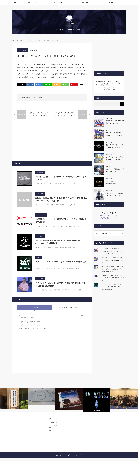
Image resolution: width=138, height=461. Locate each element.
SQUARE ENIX (41, 215)
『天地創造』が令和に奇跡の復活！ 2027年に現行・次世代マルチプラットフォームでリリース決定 (113, 251)
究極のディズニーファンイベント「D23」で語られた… (115, 146)
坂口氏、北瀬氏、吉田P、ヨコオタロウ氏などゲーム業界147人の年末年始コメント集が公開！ (61, 199)
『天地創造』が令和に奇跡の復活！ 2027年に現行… (115, 122)
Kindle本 (103, 215)
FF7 (38, 257)
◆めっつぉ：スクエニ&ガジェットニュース (67, 455)
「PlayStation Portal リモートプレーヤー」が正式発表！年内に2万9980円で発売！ (113, 278)
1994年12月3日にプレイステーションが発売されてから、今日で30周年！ (60, 178)
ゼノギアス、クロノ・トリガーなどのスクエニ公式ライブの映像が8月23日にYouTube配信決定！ (113, 269)
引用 (83, 315)
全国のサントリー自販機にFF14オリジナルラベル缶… (114, 134)
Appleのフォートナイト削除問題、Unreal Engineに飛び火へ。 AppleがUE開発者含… (59, 241)
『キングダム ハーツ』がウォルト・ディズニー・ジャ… (114, 194)
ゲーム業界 (22, 50)
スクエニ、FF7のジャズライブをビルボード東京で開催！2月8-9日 (61, 263)
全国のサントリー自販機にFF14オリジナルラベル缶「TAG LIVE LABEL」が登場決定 (113, 260)
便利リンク (112, 2)
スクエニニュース (58, 2)
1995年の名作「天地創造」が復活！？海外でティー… (115, 170)
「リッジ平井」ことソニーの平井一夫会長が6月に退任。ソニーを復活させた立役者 (60, 284)
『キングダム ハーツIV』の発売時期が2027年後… (114, 182)
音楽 (109, 215)
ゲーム (118, 215)
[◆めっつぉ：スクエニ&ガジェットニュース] (69, 34)
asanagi (28, 97)
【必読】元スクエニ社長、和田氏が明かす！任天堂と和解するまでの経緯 (60, 220)
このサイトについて (30, 2)
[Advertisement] (52, 141)
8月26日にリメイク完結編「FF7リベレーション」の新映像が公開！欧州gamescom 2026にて (112, 287)
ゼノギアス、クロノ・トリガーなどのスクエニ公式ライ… (115, 158)
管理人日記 (85, 2)
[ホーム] (14, 2)
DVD (113, 215)
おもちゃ (114, 218)
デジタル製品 (105, 218)
